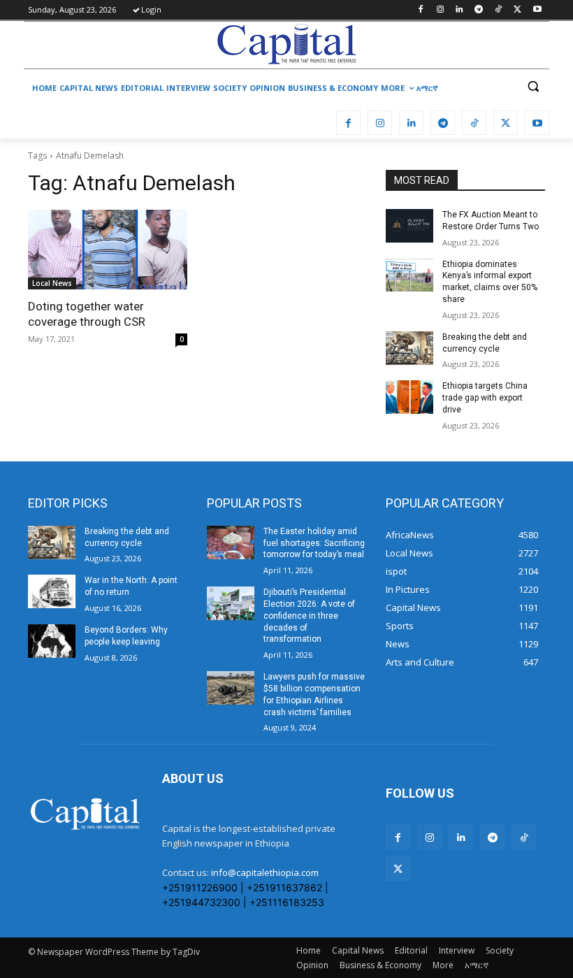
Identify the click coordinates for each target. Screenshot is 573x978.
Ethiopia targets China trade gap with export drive (485, 398)
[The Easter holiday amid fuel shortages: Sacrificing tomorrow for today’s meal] (230, 542)
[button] (532, 86)
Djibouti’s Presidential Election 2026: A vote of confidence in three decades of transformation (309, 615)
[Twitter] (517, 10)
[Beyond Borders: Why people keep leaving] (51, 641)
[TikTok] (499, 10)
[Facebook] (420, 10)
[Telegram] (479, 10)
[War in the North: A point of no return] (51, 591)
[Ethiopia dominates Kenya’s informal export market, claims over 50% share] (409, 275)
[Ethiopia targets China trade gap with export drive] (409, 397)
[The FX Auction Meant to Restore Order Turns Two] (409, 226)
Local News (52, 283)
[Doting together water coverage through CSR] (107, 249)
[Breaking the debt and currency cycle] (409, 348)
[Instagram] (440, 10)
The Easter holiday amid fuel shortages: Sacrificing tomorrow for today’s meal (314, 543)
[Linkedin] (459, 10)
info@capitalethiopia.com (265, 872)
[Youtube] (537, 10)
